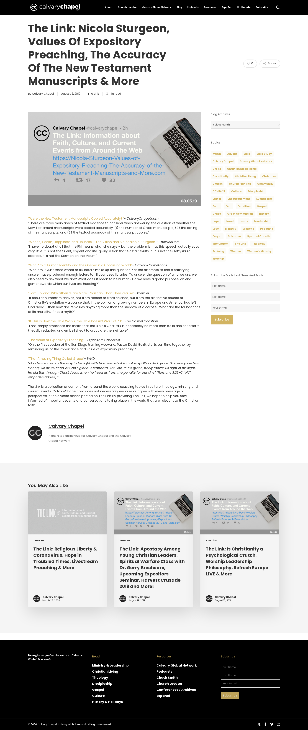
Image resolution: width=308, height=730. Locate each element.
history (264, 214)
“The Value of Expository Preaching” (56, 340)
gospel (261, 206)
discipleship (256, 191)
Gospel (98, 689)
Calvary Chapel (43, 94)
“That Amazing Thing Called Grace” (56, 358)
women (235, 251)
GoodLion (244, 206)
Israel (229, 221)
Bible (246, 154)
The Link (93, 94)
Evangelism (264, 199)
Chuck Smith (167, 677)
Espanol (163, 695)
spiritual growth (258, 236)
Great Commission (240, 214)
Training (218, 251)
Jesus (244, 221)
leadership (261, 221)
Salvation (234, 236)
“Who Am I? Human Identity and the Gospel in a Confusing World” (80, 265)
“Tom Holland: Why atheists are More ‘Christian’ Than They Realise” (81, 293)
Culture (236, 191)
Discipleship (102, 683)
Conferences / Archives (176, 689)
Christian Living (245, 176)
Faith (215, 206)
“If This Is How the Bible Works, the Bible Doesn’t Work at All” (75, 321)
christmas (269, 176)
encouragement (239, 199)
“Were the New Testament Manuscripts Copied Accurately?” (76, 218)
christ (216, 169)
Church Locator (169, 683)
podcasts (266, 228)
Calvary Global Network (256, 161)
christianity (220, 176)
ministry (230, 228)
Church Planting (240, 184)
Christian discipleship (242, 169)
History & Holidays (107, 702)
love (215, 228)
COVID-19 (218, 191)
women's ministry (259, 251)
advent (232, 154)
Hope (216, 221)
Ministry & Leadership (110, 665)
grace (216, 214)
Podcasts (164, 671)
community (265, 184)
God (228, 206)
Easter (216, 199)
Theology (100, 677)
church (217, 184)
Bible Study (264, 154)
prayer (217, 236)
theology (258, 243)
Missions (248, 228)
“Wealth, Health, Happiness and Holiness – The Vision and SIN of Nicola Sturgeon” (92, 242)
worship (218, 258)
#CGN (216, 154)
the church (220, 243)
